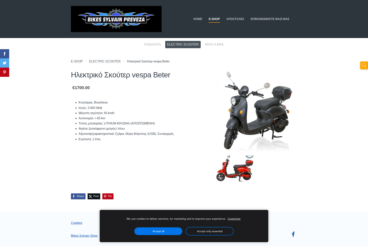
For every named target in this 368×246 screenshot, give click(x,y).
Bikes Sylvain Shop (84, 235)
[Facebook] (293, 234)
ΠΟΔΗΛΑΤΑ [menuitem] (152, 44)
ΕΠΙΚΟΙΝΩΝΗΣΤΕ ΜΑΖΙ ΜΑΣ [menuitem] (270, 19)
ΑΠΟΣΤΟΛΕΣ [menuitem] (235, 19)
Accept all (158, 231)
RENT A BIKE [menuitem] (214, 44)
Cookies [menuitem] (76, 222)
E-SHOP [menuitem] (214, 19)
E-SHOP (77, 61)
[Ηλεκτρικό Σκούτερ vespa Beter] (256, 111)
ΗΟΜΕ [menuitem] (197, 19)
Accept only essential (210, 231)
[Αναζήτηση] (364, 65)
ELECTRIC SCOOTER (105, 61)
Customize (234, 218)
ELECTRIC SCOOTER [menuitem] (183, 44)
